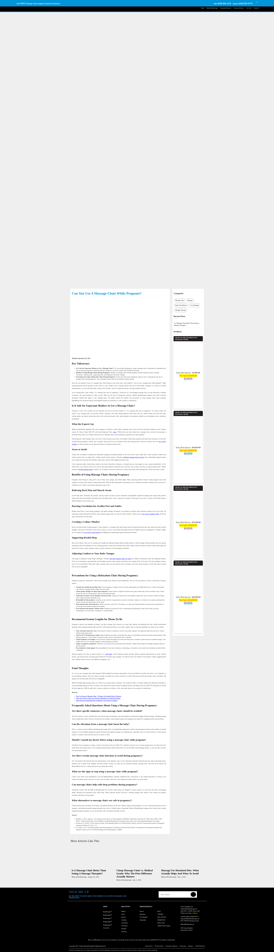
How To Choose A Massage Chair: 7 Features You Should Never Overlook (98, 696)
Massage (190, 300)
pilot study (108, 654)
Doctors (142, 911)
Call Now (194, 913)
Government (124, 923)
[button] (112, 907)
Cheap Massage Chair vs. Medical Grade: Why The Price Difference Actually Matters (134, 873)
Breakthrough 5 (107, 912)
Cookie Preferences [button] (200, 946)
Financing (123, 931)
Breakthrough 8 (107, 921)
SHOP (105, 906)
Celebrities (124, 920)
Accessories (106, 928)
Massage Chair (179, 300)
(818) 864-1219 (224, 3)
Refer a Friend (161, 923)
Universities (124, 926)
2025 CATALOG (161, 917)
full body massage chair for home (134, 457)
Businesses (142, 914)
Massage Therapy (180, 310)
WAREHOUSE (161, 920)
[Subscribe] (193, 894)
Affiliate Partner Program (163, 926)
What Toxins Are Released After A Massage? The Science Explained (96, 700)
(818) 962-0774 (245, 3)
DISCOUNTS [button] (125, 906)
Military (123, 911)
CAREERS (160, 914)
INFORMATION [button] (162, 906)
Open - (190, 913)
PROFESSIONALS (146, 906)
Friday (197, 921)
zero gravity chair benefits (92, 532)
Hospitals (123, 928)
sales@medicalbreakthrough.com (189, 909)
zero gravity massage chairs (150, 514)
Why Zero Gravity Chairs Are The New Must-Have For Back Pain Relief (98, 698)
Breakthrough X (107, 925)
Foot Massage (195, 305)
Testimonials (143, 920)
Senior (123, 914)
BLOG (159, 911)
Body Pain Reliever (181, 305)
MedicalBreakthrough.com (187, 924)
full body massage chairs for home (120, 558)
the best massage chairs (86, 469)
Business (123, 917)
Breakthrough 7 (107, 918)
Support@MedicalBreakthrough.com (190, 918)
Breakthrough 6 (107, 915)
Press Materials (143, 917)
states (114, 432)
